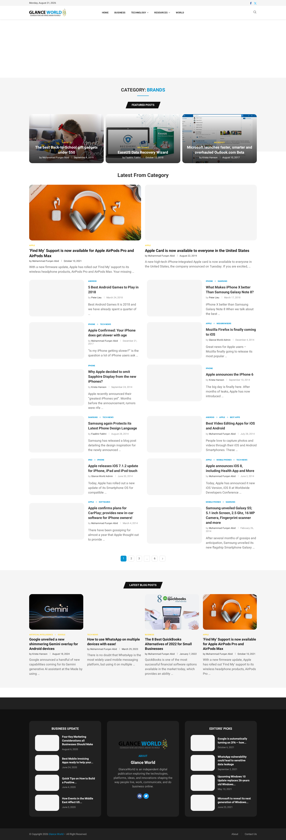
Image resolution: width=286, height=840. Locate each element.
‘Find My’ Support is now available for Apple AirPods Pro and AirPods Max (81, 253)
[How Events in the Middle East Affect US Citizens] (47, 803)
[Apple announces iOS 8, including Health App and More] (174, 476)
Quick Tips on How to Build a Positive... (78, 780)
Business (119, 12)
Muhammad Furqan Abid (55, 157)
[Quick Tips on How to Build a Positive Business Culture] (47, 783)
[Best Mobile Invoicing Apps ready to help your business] (47, 763)
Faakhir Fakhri (133, 157)
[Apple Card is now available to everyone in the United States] (201, 227)
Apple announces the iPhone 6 (229, 374)
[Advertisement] (143, 48)
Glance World (56, 834)
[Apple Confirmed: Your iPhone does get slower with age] (56, 340)
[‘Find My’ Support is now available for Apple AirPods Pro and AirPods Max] (85, 229)
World (180, 12)
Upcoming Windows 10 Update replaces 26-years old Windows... (233, 780)
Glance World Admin (220, 340)
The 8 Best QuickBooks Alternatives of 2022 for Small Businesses (168, 644)
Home (105, 12)
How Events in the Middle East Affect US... (77, 800)
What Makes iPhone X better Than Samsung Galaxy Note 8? (230, 290)
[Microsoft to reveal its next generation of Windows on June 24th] (203, 803)
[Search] (255, 13)
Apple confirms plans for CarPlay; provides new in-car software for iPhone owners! (110, 513)
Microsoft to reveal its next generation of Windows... (234, 800)
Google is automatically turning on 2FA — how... (232, 741)
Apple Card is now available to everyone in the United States (197, 250)
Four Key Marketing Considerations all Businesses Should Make (77, 740)
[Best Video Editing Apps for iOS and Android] (174, 434)
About (235, 834)
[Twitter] (255, 3)
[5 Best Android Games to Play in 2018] (56, 298)
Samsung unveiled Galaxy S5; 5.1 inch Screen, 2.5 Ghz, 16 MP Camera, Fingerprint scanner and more (230, 516)
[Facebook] (251, 3)
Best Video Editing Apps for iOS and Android (230, 426)
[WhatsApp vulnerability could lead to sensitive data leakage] (203, 763)
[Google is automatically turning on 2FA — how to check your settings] (203, 743)
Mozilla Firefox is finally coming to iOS (231, 332)
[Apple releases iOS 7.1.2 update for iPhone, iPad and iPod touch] (56, 476)
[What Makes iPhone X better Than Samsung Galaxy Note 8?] (174, 298)
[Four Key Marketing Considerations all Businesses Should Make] (47, 743)
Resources (161, 12)
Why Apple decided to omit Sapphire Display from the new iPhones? (112, 376)
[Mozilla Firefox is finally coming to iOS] (174, 340)
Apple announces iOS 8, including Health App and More (230, 468)
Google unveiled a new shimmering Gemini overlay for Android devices (53, 644)
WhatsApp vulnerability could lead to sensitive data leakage (232, 760)
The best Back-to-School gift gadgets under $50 (66, 150)
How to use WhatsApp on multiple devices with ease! (113, 642)
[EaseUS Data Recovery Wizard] (143, 138)
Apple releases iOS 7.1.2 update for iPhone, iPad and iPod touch (113, 468)
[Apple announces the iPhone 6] (174, 383)
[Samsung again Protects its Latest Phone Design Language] (56, 434)
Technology (138, 12)
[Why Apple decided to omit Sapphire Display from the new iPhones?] (56, 387)
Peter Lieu (96, 297)
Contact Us (251, 834)
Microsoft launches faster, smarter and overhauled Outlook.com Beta (219, 150)
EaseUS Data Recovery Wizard (143, 152)
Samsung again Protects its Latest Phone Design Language (112, 426)
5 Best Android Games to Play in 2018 (113, 290)
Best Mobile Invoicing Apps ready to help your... (77, 761)
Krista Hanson (210, 157)
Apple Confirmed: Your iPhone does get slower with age (112, 333)
